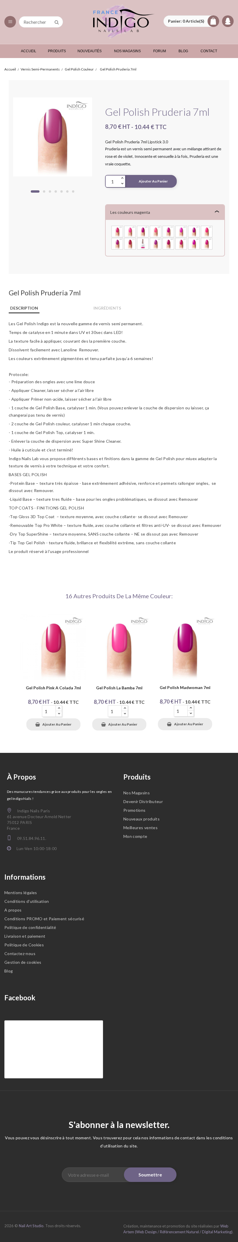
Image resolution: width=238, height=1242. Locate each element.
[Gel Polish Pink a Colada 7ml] (117, 231)
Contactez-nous (19, 953)
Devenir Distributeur (143, 801)
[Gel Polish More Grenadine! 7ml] (193, 243)
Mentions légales (20, 892)
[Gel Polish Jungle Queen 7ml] (117, 243)
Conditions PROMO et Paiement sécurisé (44, 918)
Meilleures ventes (140, 827)
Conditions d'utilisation (26, 901)
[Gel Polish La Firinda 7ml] (142, 243)
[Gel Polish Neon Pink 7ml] (206, 231)
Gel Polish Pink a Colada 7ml (53, 688)
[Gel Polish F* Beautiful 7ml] (181, 231)
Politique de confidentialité (30, 927)
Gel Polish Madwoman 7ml (185, 688)
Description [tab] (24, 307)
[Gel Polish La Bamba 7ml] (130, 231)
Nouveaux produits (141, 818)
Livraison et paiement (24, 936)
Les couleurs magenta (130, 212)
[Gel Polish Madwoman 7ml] (142, 231)
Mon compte (135, 836)
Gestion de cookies (22, 962)
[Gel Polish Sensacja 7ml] (155, 231)
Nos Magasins (136, 792)
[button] (191, 21)
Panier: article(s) (186, 21)
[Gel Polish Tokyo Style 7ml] (181, 243)
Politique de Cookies (24, 944)
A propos (13, 909)
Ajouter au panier (153, 181)
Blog (8, 970)
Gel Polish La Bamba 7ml (119, 688)
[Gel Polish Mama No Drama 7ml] (168, 231)
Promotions (134, 810)
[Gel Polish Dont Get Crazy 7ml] (193, 231)
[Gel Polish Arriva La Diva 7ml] (168, 243)
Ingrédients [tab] (107, 307)
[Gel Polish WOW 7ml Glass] (155, 243)
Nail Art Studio (31, 1225)
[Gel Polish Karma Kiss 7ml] (130, 243)
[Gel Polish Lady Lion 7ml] (206, 243)
